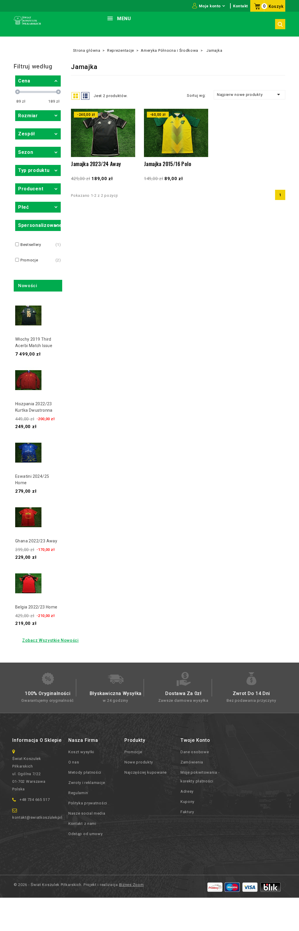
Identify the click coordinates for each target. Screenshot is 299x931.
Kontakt (240, 6)
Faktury (187, 812)
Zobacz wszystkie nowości (50, 640)
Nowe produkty (138, 762)
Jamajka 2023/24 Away (96, 164)
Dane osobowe (194, 752)
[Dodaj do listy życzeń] (128, 125)
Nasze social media (86, 813)
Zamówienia (191, 762)
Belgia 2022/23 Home (36, 607)
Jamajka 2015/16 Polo (167, 164)
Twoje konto (195, 740)
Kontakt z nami (82, 823)
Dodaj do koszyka (128, 149)
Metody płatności (84, 772)
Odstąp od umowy (85, 834)
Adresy (187, 791)
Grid (76, 95)
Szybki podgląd (128, 137)
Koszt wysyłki (81, 752)
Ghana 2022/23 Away (36, 541)
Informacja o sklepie (37, 740)
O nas (73, 762)
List (85, 95)
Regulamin (78, 793)
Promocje (133, 752)
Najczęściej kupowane (145, 772)
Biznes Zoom (131, 884)
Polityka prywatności (87, 803)
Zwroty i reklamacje (86, 782)
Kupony (187, 801)
